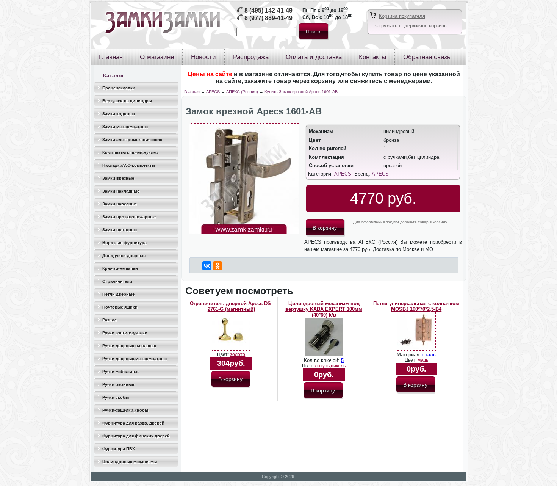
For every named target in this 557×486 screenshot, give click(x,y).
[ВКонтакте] (206, 265)
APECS (213, 91)
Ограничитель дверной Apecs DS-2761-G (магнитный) (231, 306)
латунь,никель (330, 365)
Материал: (409, 354)
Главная (192, 91)
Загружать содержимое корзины (410, 25)
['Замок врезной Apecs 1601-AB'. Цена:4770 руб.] (244, 232)
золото (237, 354)
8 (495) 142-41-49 (268, 10)
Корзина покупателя (402, 16)
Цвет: (223, 354)
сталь (429, 354)
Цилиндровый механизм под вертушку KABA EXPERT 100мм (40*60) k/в (323, 309)
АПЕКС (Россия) (242, 91)
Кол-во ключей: (322, 360)
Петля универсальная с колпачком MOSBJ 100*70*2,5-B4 (416, 306)
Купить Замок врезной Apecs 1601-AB (301, 91)
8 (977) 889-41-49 (268, 18)
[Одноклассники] (217, 265)
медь (423, 360)
